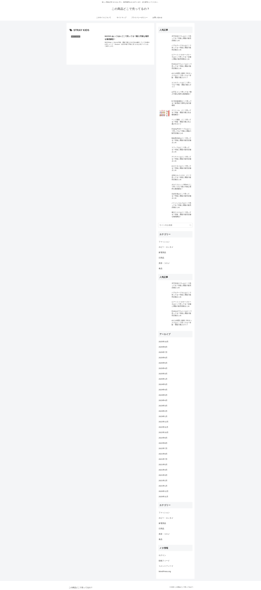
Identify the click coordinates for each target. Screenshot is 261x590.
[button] (190, 225)
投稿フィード (164, 561)
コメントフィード (166, 566)
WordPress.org (165, 571)
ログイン (162, 555)
